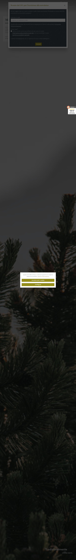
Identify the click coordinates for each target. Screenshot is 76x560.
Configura (38, 284)
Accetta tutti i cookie (38, 280)
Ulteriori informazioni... (43, 276)
